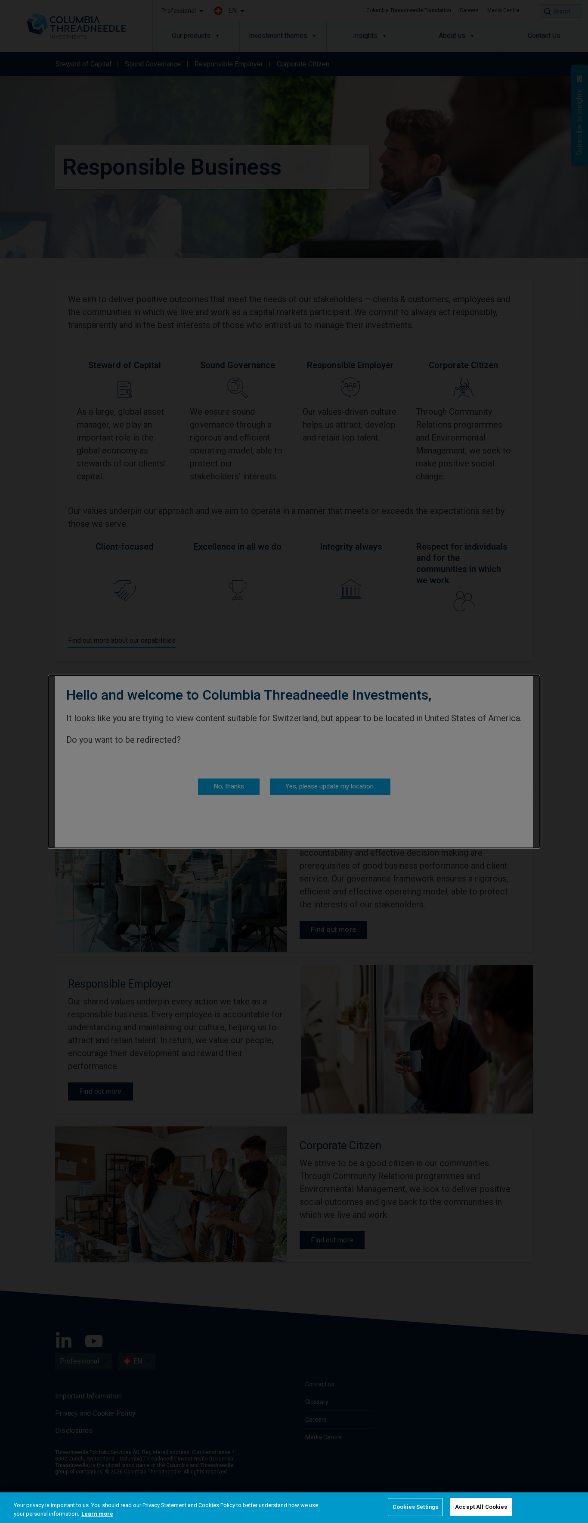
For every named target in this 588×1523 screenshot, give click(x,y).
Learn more (97, 1513)
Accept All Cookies (481, 1507)
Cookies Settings (415, 1507)
